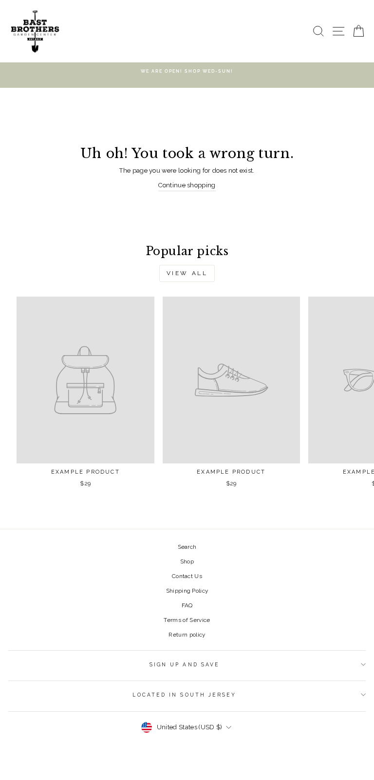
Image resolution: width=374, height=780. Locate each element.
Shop (187, 561)
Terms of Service (187, 620)
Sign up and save (185, 664)
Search (187, 546)
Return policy (186, 634)
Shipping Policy (187, 590)
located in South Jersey (184, 695)
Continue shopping (186, 185)
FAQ (187, 605)
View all (187, 273)
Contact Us (187, 576)
